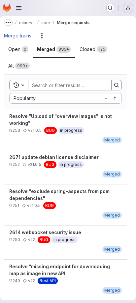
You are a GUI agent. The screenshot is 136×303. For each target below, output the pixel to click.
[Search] (116, 85)
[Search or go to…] (110, 8)
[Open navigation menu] (19, 8)
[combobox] (60, 98)
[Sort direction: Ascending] (116, 98)
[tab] (18, 49)
